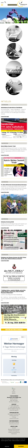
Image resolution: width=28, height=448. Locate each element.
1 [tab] (17, 21)
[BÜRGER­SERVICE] (14, 51)
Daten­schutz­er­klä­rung (14, 432)
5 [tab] (24, 21)
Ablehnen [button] (7, 446)
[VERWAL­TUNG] (14, 33)
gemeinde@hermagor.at (14, 408)
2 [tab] (19, 21)
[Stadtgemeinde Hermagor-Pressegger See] (17, 3)
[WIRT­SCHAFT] (14, 86)
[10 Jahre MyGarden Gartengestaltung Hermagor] (14, 203)
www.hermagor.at (14, 410)
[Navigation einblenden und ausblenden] (2, 5)
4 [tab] (22, 21)
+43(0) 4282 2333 (14, 405)
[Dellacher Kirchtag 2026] (14, 239)
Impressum (14, 433)
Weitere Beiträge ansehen (14, 329)
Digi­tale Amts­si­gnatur (14, 430)
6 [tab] (26, 21)
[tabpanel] (14, 15)
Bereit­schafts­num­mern (14, 429)
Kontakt (14, 428)
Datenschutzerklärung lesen (8, 442)
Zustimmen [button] (21, 446)
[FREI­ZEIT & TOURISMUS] (14, 69)
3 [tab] (21, 21)
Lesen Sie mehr (5, 116)
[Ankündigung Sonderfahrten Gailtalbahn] (14, 128)
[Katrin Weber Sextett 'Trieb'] (14, 166)
